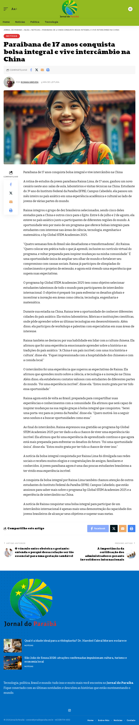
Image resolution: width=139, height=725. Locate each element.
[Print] (47, 70)
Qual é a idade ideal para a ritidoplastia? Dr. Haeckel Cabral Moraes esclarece (75, 640)
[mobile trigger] (7, 9)
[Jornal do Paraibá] (69, 9)
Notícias (11, 36)
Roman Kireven (29, 82)
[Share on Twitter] (36, 70)
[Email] (42, 70)
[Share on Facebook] (30, 70)
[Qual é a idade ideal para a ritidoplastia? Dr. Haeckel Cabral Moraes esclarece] (13, 645)
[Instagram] (69, 710)
